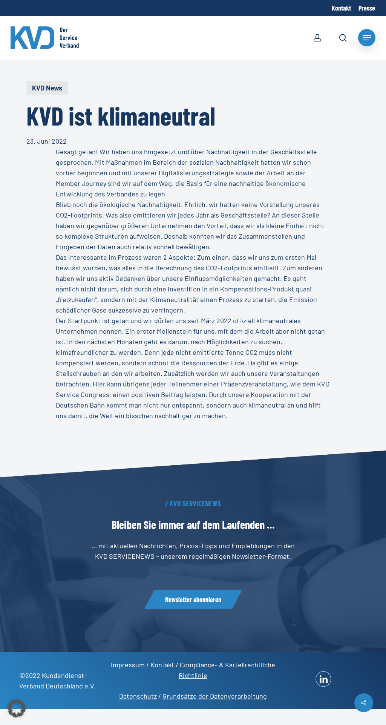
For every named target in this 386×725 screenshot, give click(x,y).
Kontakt (162, 665)
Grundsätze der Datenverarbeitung (214, 696)
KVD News (47, 88)
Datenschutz (138, 696)
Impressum (128, 665)
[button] (193, 599)
